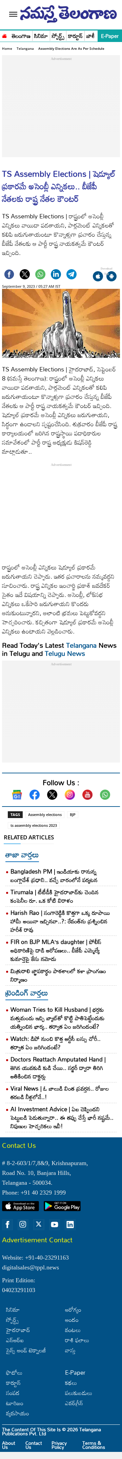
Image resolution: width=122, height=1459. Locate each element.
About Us (8, 1445)
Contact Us (33, 1445)
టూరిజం (14, 1403)
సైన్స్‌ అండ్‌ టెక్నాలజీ (26, 1350)
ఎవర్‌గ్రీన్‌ (74, 1403)
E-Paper (110, 36)
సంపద (13, 1392)
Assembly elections (45, 814)
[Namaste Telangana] (4, 35)
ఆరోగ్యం (73, 1309)
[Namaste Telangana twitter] (39, 1224)
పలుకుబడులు (78, 1392)
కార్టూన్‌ (13, 1382)
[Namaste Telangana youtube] (54, 1224)
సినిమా (41, 36)
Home (7, 48)
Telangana (25, 48)
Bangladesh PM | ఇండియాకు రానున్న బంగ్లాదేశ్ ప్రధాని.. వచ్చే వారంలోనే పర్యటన (54, 875)
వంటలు (73, 1329)
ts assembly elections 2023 (34, 825)
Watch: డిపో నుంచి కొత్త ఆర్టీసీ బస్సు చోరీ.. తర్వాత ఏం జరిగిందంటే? (56, 1043)
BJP (73, 814)
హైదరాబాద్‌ (18, 1329)
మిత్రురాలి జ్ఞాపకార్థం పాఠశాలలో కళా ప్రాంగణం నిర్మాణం (58, 975)
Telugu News (65, 653)
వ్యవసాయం (17, 1413)
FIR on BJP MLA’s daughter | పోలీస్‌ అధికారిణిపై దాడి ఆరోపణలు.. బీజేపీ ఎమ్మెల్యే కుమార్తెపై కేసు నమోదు (56, 950)
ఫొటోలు (14, 1372)
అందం (72, 1319)
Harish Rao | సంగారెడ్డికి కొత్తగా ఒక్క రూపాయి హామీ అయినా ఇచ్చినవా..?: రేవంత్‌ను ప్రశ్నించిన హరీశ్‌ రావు (60, 921)
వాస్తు (70, 1350)
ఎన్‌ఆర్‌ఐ (15, 1340)
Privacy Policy (59, 1445)
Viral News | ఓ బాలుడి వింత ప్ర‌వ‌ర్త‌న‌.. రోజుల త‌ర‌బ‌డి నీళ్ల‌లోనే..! (60, 1092)
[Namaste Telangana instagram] (23, 1224)
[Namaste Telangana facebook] (7, 1224)
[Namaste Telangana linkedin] (70, 1224)
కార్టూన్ (75, 36)
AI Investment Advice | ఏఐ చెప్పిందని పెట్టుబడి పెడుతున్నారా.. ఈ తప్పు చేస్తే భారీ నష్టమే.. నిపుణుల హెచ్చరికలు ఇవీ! (62, 1117)
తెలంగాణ (21, 36)
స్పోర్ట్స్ (58, 36)
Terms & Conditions (93, 1445)
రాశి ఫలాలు (77, 1340)
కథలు (71, 1382)
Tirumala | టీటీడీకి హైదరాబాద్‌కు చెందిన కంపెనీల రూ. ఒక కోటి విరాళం (55, 896)
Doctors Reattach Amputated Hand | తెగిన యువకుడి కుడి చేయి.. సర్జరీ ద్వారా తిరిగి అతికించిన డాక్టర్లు (58, 1068)
